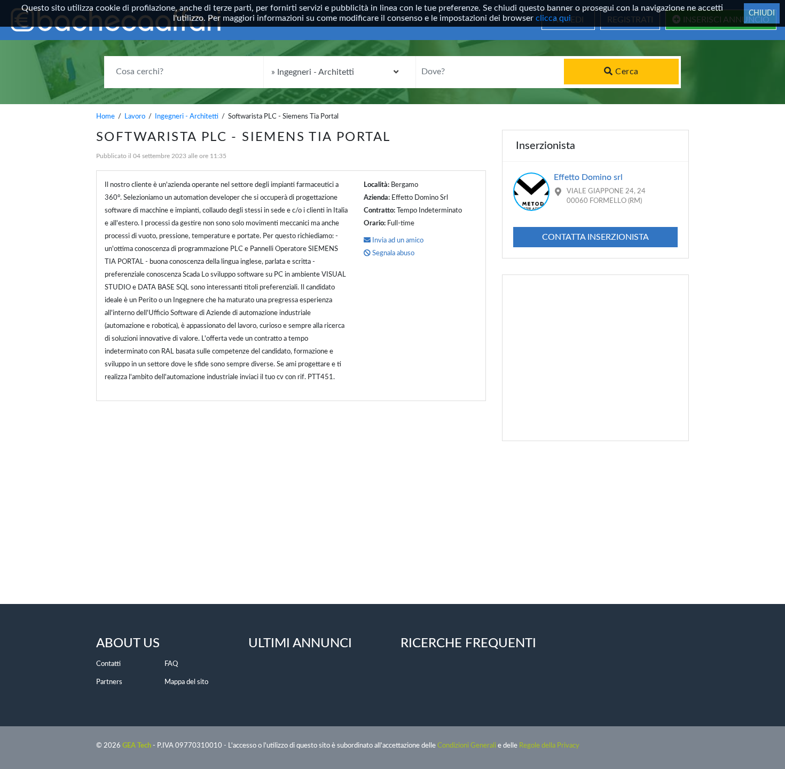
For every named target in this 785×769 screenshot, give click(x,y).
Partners (109, 682)
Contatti (108, 664)
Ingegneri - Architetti (186, 116)
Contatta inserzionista (595, 237)
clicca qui (553, 18)
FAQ (171, 664)
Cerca (626, 71)
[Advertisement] (283, 486)
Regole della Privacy (549, 745)
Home (105, 116)
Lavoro (134, 116)
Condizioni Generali (466, 745)
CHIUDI (762, 13)
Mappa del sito (186, 682)
